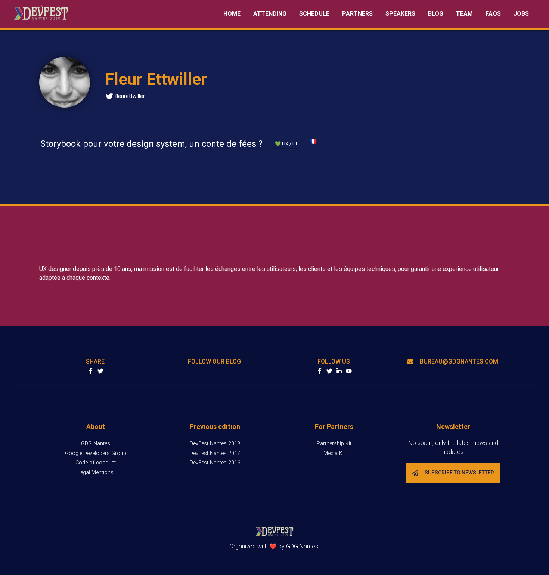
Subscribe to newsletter (459, 473)
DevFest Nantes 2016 (215, 463)
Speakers (400, 13)
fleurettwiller (130, 96)
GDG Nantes (95, 443)
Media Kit (334, 453)
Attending (269, 13)
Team (464, 13)
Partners (357, 13)
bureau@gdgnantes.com (459, 361)
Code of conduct (95, 463)
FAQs (493, 13)
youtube (349, 371)
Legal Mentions (96, 472)
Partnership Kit (334, 443)
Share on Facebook (91, 371)
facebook (320, 371)
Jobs (521, 13)
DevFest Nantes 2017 (215, 453)
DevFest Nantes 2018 (215, 443)
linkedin (339, 371)
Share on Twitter (100, 371)
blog (233, 361)
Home (232, 13)
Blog (435, 13)
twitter (329, 371)
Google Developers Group (95, 453)
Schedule (314, 13)
